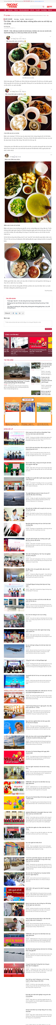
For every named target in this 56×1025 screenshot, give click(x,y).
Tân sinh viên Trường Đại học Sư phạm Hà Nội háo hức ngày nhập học (38, 873)
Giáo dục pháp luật (24, 10)
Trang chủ (5, 10)
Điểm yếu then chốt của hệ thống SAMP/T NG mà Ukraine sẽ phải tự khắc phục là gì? (38, 737)
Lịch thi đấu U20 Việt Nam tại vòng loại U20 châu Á (27, 425)
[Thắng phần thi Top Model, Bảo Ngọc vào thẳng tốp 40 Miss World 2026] (44, 412)
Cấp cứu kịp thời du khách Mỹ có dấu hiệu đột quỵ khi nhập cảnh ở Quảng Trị (38, 919)
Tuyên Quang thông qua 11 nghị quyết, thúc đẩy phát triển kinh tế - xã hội (39, 706)
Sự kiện (7, 15)
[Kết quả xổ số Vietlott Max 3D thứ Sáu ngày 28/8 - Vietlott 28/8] (38, 342)
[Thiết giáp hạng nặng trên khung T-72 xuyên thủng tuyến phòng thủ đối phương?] (17, 371)
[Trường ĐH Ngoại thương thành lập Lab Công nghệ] (14, 590)
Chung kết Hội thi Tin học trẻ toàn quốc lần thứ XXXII (39, 676)
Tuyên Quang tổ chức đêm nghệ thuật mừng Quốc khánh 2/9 (38, 630)
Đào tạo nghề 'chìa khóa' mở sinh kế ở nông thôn (37, 767)
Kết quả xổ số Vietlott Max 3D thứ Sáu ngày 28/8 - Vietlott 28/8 (38, 350)
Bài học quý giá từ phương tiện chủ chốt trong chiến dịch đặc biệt (46, 394)
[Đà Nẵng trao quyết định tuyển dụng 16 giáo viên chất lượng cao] (14, 484)
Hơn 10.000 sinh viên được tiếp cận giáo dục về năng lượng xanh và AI (38, 448)
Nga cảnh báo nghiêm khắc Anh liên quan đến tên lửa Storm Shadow (38, 721)
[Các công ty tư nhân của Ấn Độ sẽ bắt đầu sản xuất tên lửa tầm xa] (14, 605)
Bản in (19, 313)
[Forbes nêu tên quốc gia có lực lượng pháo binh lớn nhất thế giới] (35, 380)
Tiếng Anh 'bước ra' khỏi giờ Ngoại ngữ (36, 660)
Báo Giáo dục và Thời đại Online (12, 5)
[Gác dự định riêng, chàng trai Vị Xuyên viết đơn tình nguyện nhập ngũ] (14, 468)
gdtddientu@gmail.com (39, 1)
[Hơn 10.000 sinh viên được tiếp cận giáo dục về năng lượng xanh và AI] (14, 453)
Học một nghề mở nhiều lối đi (34, 842)
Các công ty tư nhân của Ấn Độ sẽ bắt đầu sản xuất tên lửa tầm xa (38, 600)
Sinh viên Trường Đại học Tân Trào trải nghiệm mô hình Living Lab (38, 554)
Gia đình (22, 19)
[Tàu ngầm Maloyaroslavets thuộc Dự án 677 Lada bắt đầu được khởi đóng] (14, 499)
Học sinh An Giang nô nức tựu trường (36, 614)
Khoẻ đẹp (16, 19)
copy (23, 313)
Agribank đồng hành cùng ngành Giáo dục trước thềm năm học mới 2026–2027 (39, 813)
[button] (51, 412)
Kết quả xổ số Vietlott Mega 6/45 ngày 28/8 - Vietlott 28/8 (19, 350)
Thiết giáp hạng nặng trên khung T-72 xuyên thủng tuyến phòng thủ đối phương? (17, 382)
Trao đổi (38, 10)
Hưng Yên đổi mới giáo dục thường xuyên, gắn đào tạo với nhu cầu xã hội (38, 539)
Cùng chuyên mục (12, 334)
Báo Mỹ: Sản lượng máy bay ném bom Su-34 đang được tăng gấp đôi (39, 949)
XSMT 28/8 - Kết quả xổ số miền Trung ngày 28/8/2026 (37, 889)
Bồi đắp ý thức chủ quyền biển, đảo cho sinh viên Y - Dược (38, 569)
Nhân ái (50, 10)
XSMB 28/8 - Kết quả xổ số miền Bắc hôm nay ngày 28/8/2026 (38, 782)
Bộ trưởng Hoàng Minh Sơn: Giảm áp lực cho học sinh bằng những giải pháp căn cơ (39, 691)
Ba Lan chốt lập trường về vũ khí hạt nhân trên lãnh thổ (38, 645)
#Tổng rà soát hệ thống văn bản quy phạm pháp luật (33, 15)
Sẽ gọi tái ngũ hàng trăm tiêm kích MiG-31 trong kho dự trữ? (46, 366)
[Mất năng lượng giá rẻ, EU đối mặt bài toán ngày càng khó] (12, 412)
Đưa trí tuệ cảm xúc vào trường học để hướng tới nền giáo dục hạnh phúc (38, 904)
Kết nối (32, 10)
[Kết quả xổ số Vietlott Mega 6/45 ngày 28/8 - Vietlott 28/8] (19, 342)
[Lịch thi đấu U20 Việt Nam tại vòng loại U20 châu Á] (28, 412)
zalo (16, 313)
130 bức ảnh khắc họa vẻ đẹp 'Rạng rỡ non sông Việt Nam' (38, 1010)
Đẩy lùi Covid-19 (29, 19)
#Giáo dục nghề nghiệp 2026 (16, 15)
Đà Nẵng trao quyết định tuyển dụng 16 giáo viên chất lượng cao (39, 478)
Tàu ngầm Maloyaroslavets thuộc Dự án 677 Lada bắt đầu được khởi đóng (37, 494)
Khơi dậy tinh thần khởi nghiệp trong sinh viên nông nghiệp (38, 995)
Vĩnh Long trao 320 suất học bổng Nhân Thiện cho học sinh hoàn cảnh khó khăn (38, 433)
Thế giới (5, 384)
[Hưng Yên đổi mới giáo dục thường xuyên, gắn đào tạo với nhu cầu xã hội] (14, 544)
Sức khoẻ (8, 19)
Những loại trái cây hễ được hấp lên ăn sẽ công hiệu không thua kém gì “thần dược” (28, 303)
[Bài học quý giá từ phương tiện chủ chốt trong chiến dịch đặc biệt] (35, 394)
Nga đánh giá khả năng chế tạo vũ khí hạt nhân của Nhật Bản (38, 524)
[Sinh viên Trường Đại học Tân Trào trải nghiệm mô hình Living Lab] (14, 560)
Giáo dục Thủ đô (49, 7)
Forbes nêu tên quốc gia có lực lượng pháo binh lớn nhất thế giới (46, 380)
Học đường (44, 10)
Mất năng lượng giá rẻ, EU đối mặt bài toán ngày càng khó (12, 425)
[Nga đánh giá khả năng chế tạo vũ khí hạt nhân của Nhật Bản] (14, 529)
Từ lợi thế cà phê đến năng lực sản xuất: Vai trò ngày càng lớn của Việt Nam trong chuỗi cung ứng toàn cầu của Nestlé (38, 859)
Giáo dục (10, 10)
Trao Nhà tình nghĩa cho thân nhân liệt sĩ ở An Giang (38, 828)
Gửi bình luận (48, 329)
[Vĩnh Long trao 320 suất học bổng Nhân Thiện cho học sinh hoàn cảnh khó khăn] (14, 438)
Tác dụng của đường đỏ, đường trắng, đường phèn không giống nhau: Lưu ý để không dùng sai (28, 307)
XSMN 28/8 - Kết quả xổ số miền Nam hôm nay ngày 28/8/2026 (38, 934)
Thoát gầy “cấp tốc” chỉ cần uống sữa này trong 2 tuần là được (24, 301)
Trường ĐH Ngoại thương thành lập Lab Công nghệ (38, 585)
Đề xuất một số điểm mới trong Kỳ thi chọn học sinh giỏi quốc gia (39, 509)
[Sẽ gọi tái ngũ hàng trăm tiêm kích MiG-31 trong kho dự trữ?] (35, 366)
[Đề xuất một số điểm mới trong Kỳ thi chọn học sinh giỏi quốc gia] (14, 514)
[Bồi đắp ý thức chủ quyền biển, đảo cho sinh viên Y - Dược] (14, 575)
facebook (13, 313)
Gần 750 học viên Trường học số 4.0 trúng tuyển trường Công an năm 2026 (37, 980)
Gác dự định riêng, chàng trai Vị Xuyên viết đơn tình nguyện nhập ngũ (38, 463)
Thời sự (16, 10)
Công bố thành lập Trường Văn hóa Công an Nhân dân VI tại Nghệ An (37, 965)
